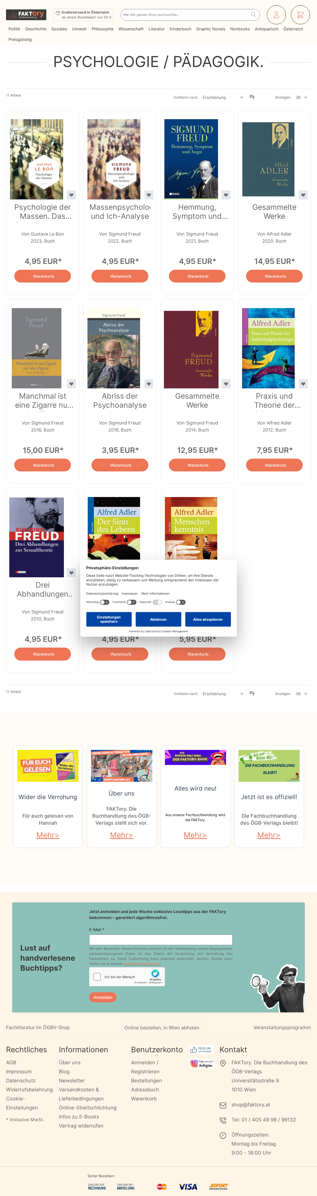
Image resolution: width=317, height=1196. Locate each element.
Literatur (157, 28)
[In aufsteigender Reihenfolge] (252, 97)
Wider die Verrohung (48, 797)
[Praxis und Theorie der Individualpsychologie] (268, 345)
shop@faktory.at (251, 1105)
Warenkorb (144, 1099)
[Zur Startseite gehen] (26, 14)
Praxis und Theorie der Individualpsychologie (274, 401)
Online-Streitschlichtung (88, 1108)
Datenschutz (21, 1081)
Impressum (19, 1072)
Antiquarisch (266, 28)
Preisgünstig (20, 39)
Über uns (122, 793)
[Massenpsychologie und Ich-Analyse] (113, 156)
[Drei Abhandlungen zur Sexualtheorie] (36, 534)
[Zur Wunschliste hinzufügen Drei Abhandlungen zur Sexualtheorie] (71, 572)
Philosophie (103, 28)
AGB (11, 1063)
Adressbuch (145, 1090)
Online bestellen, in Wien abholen (161, 1028)
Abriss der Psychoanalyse (120, 400)
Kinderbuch (180, 28)
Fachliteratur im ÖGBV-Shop (38, 1027)
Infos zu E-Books (79, 1117)
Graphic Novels (210, 28)
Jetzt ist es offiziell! (269, 797)
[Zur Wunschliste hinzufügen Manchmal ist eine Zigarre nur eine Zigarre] (71, 383)
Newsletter (72, 1081)
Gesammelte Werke (274, 211)
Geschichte (35, 28)
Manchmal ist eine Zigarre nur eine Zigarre (42, 401)
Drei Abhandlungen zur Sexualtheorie (42, 590)
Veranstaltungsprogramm (282, 1027)
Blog (64, 1072)
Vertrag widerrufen (81, 1126)
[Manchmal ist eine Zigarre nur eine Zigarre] (36, 345)
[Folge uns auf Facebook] (201, 1050)
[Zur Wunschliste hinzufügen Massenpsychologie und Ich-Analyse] (148, 194)
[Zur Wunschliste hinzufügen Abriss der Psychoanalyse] (148, 383)
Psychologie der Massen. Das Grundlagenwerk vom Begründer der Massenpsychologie (42, 212)
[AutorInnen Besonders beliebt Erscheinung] (223, 97)
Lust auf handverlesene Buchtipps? (47, 957)
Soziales (59, 28)
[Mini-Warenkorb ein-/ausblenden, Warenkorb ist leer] (300, 14)
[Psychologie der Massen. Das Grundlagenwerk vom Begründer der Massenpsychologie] (36, 156)
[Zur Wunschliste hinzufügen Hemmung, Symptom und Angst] (226, 194)
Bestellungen (146, 1081)
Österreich (293, 28)
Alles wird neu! (195, 788)
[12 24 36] (301, 97)
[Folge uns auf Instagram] (201, 1064)
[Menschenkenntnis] (191, 534)
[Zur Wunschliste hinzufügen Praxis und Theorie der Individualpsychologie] (303, 383)
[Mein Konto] (276, 14)
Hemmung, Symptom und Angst (197, 212)
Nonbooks (240, 28)
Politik (14, 28)
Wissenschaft (131, 28)
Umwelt (79, 28)
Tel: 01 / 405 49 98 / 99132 (264, 1120)
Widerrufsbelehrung (29, 1090)
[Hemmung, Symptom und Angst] (191, 156)
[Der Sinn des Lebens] (113, 534)
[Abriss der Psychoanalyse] (113, 345)
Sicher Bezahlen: (101, 1176)
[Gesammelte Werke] (268, 156)
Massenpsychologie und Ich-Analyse (119, 211)
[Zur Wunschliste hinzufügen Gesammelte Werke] (303, 194)
